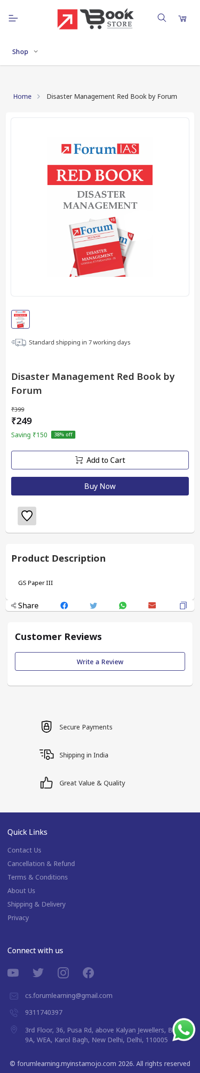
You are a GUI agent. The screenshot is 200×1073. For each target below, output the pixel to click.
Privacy (18, 917)
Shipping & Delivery (36, 904)
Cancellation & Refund (41, 863)
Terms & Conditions (37, 877)
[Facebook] (95, 972)
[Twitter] (45, 972)
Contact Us (24, 850)
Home (22, 96)
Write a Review (100, 661)
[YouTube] (20, 973)
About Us (21, 890)
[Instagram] (70, 972)
